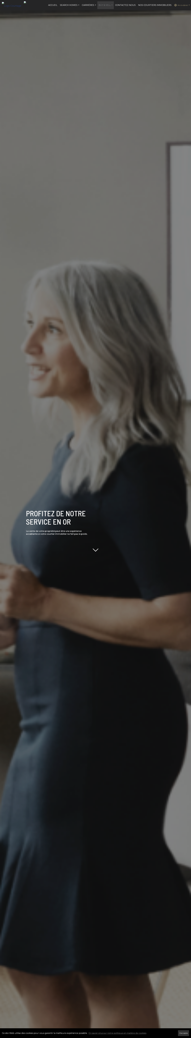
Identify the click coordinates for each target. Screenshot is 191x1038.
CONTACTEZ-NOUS (125, 5)
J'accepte (183, 1033)
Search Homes (70, 6)
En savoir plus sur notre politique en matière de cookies (117, 1033)
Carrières (89, 6)
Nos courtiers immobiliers (155, 5)
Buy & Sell (106, 6)
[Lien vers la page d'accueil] (13, 5)
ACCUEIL (52, 5)
